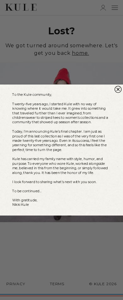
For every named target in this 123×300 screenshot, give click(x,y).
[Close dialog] (118, 89)
